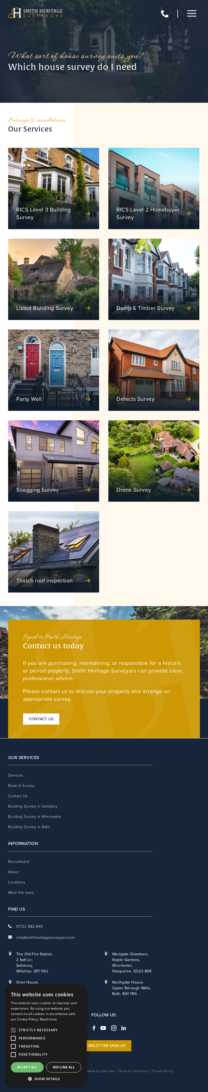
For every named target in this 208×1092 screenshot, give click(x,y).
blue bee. (108, 1071)
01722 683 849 (172, 13)
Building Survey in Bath (29, 827)
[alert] (46, 1036)
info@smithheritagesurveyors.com (45, 937)
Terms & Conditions (133, 1071)
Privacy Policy (163, 1071)
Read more (48, 1019)
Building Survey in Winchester (34, 816)
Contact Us (41, 719)
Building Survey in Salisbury (32, 806)
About (13, 872)
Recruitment (18, 861)
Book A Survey (21, 786)
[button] (46, 1078)
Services (15, 775)
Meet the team (21, 892)
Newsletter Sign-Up (104, 1046)
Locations (16, 882)
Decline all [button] (64, 1067)
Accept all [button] (27, 1067)
